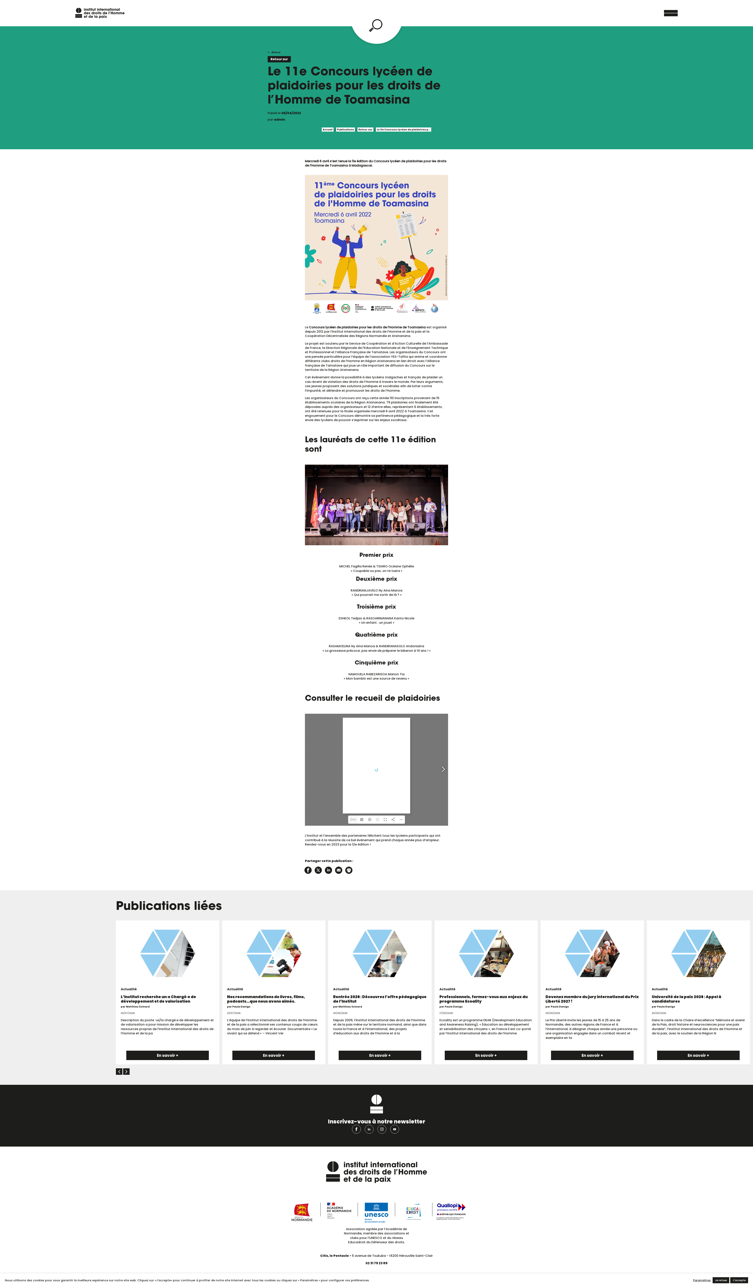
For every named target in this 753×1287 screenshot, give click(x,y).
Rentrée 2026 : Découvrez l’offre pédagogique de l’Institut (380, 999)
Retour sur (365, 129)
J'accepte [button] (739, 1280)
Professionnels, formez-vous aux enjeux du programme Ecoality (483, 999)
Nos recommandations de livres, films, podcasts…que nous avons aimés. (266, 999)
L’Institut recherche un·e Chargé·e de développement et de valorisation (158, 999)
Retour (276, 52)
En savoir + (167, 1055)
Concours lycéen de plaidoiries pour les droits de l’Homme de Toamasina (367, 327)
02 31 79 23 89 (376, 1263)
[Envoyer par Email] (339, 870)
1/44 (353, 819)
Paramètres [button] (702, 1280)
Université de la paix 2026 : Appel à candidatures (686, 999)
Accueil (328, 129)
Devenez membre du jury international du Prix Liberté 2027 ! (592, 999)
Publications (345, 129)
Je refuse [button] (721, 1280)
